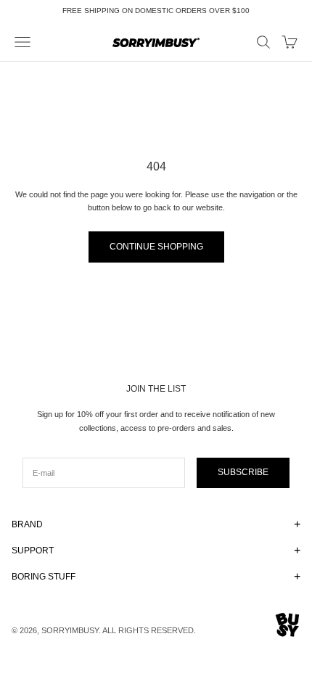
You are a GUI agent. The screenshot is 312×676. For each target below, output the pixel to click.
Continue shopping (156, 247)
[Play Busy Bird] (287, 625)
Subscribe (243, 472)
